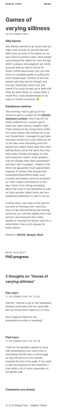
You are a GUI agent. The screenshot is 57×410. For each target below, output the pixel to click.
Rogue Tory (14, 4)
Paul (8, 337)
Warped (31, 234)
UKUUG (21, 234)
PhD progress (17, 257)
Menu (47, 4)
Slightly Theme (39, 405)
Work (40, 234)
